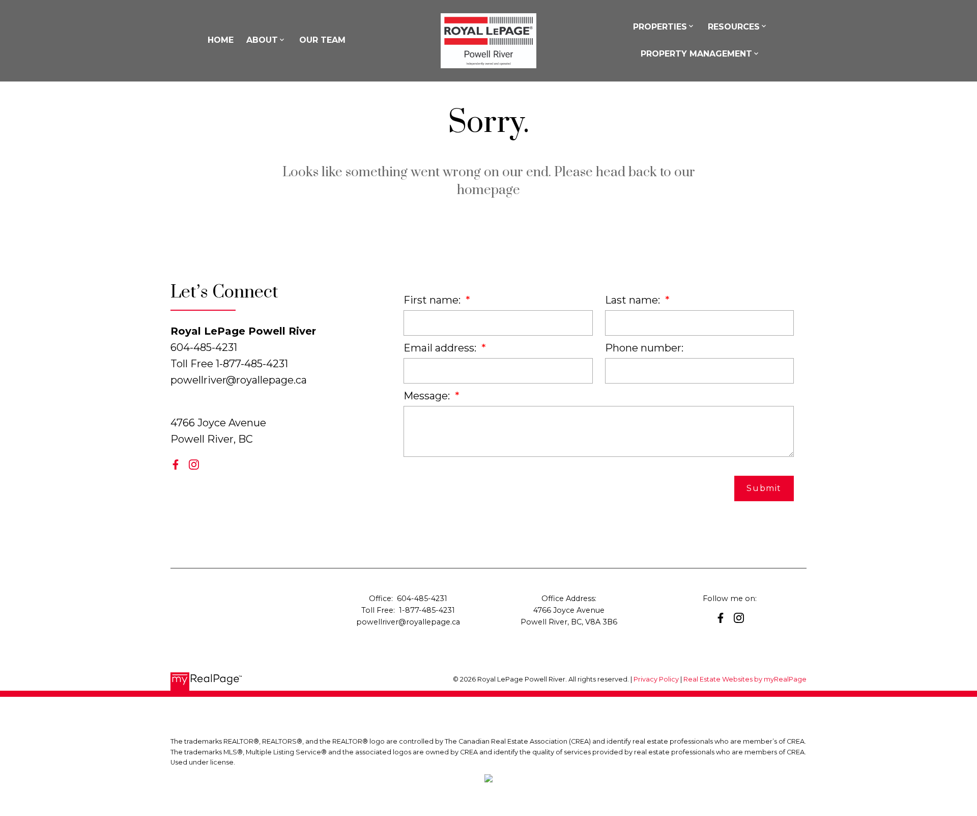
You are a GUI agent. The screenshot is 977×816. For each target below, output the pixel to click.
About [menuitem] (262, 40)
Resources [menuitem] (734, 27)
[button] (175, 464)
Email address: (441, 348)
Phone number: (644, 348)
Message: (428, 396)
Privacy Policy (656, 679)
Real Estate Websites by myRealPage (745, 679)
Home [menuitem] (221, 40)
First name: (433, 300)
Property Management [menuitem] (696, 54)
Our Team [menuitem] (322, 40)
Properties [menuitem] (660, 27)
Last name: (634, 300)
